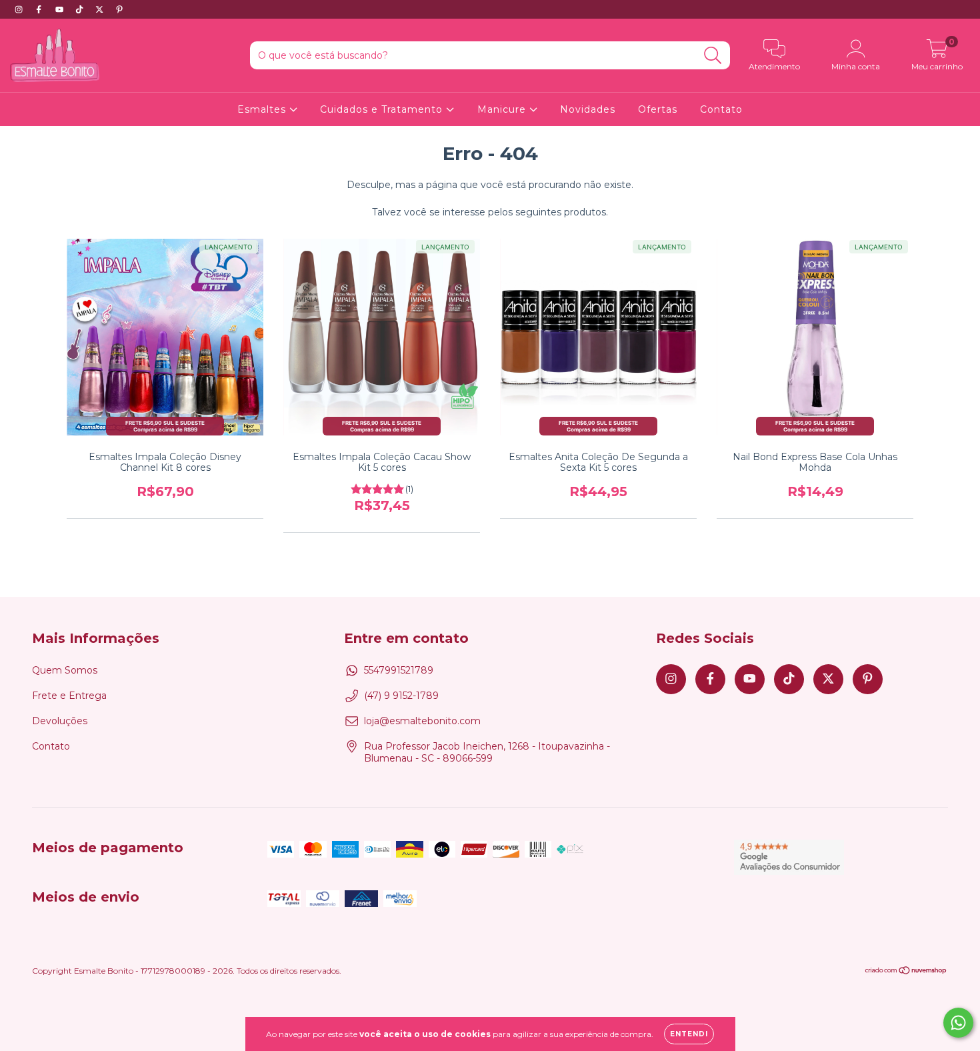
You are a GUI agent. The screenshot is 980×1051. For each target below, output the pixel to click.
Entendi (689, 1034)
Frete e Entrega (69, 696)
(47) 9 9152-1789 (401, 696)
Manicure (503, 109)
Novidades (587, 109)
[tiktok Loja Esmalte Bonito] (81, 9)
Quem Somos (64, 670)
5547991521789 (398, 670)
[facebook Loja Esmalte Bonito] (40, 9)
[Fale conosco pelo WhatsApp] (958, 1023)
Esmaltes (263, 109)
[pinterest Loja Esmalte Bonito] (119, 9)
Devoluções (59, 721)
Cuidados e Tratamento (383, 109)
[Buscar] (713, 55)
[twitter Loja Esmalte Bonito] (101, 9)
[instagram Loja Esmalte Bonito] (20, 9)
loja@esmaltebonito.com (422, 721)
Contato (721, 109)
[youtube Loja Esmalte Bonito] (61, 9)
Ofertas (657, 109)
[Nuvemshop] (906, 972)
